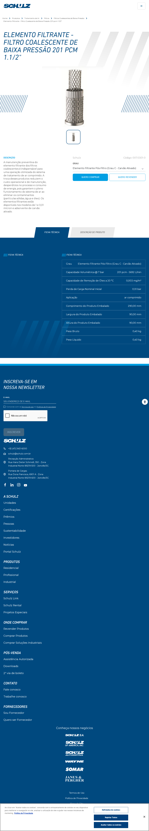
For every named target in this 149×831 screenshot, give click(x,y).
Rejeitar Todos (111, 817)
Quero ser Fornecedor (17, 719)
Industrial (9, 582)
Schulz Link (10, 598)
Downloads (10, 666)
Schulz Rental (12, 605)
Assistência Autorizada (18, 659)
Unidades (9, 502)
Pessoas (8, 523)
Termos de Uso (28, 407)
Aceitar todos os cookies (111, 825)
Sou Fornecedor (13, 712)
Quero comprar (90, 177)
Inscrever (13, 432)
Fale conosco (12, 689)
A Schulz (10, 496)
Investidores (11, 537)
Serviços (10, 592)
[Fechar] (144, 817)
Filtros (46, 18)
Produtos (16, 18)
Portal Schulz (12, 551)
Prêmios (8, 516)
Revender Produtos (16, 628)
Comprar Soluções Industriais (22, 642)
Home (4, 18)
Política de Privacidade (46, 407)
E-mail (6, 397)
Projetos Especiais (15, 612)
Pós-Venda (12, 653)
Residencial (11, 568)
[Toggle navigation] (141, 6)
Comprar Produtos (15, 635)
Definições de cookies (111, 810)
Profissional (11, 575)
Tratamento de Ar (31, 18)
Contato (10, 683)
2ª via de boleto (13, 673)
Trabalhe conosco (15, 696)
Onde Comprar (15, 622)
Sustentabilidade (14, 530)
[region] (74, 817)
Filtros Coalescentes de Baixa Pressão (69, 18)
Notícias (8, 544)
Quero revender (127, 177)
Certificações (11, 509)
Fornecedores (15, 707)
